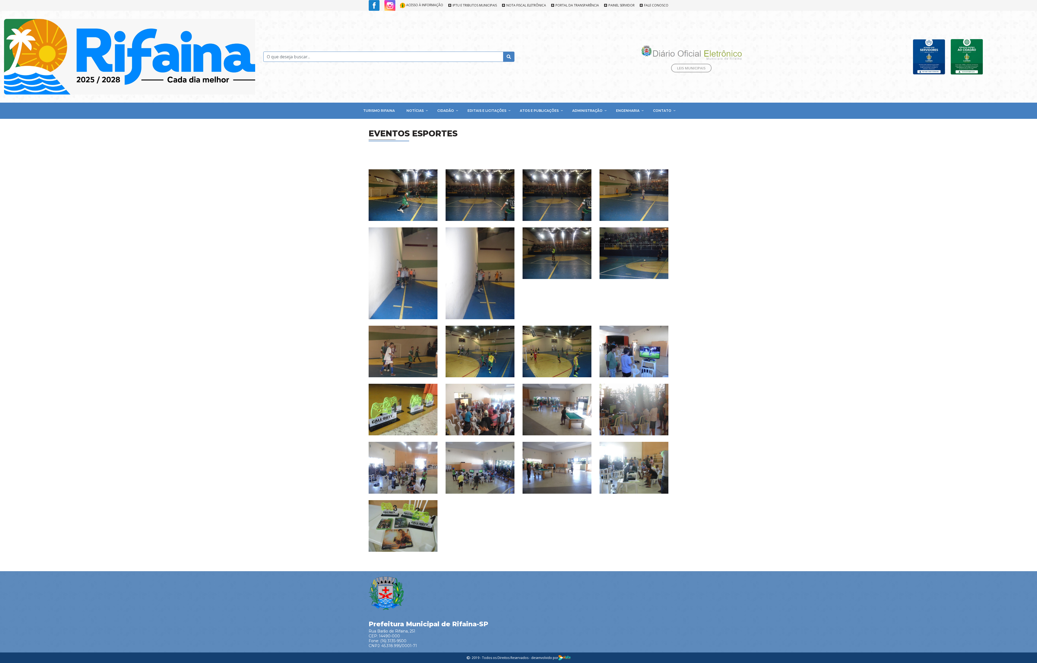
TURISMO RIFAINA (379, 111)
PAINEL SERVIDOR (621, 5)
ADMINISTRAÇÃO (587, 111)
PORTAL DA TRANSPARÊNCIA (577, 5)
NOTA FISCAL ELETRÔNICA (526, 5)
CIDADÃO (445, 111)
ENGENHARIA (627, 111)
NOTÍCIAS (415, 111)
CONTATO (662, 111)
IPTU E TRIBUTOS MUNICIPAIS (474, 5)
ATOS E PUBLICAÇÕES (539, 111)
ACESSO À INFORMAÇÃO (424, 5)
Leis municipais (691, 68)
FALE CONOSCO (655, 5)
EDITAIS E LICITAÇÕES (486, 111)
